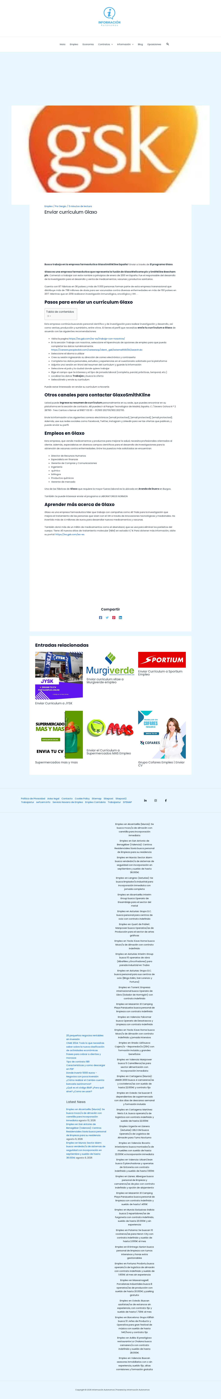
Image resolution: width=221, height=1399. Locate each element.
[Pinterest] (113, 617)
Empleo (49, 206)
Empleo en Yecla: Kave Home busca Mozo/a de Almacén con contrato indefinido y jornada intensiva (135, 1033)
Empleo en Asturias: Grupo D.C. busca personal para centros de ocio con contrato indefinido (135, 915)
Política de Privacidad (33, 798)
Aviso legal (53, 798)
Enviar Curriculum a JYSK (53, 703)
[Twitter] (107, 617)
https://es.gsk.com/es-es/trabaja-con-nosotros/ (97, 338)
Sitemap (96, 798)
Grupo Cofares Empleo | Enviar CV (161, 763)
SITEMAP (127, 802)
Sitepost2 (121, 798)
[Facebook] (100, 617)
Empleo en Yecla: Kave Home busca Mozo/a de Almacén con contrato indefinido (135, 944)
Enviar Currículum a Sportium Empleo (160, 672)
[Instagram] (155, 800)
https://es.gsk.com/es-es (69, 534)
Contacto (67, 798)
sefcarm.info (43, 802)
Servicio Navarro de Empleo (68, 802)
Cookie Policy (82, 798)
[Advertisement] (110, 83)
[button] (167, 44)
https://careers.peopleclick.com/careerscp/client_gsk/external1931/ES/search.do (96, 349)
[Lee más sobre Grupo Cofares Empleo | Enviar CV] (162, 734)
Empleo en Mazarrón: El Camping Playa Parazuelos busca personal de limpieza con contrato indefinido (134, 1007)
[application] (111, 44)
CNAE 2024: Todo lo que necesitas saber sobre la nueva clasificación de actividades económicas (85, 1046)
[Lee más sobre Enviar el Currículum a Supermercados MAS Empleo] (110, 728)
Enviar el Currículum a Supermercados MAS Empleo (109, 751)
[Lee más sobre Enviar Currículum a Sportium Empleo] (162, 659)
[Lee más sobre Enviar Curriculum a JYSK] (59, 675)
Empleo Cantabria (95, 802)
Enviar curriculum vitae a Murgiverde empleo (105, 680)
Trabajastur (27, 802)
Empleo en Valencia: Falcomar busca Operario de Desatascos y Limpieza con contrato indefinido (134, 1020)
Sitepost (108, 798)
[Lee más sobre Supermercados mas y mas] (59, 734)
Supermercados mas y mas (56, 762)
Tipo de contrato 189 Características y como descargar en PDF (85, 1065)
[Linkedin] (120, 617)
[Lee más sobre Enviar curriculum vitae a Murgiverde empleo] (110, 663)
